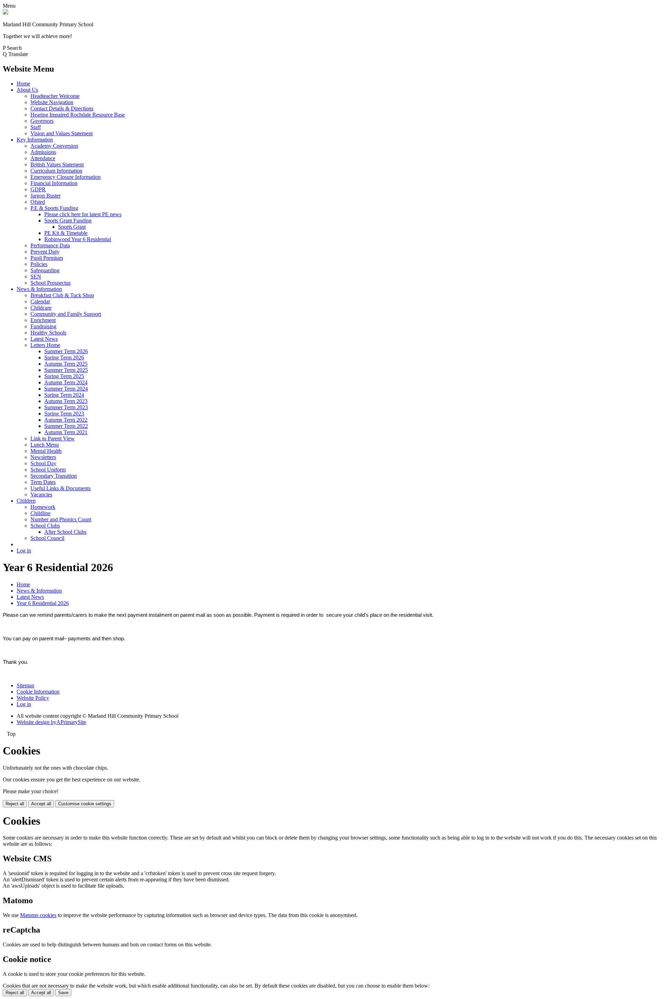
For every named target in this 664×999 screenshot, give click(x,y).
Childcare (41, 308)
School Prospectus (50, 283)
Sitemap (25, 685)
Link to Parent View (52, 438)
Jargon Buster (45, 196)
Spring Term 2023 (64, 413)
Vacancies (41, 494)
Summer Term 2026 (66, 351)
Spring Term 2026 (64, 357)
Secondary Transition (53, 476)
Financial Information (53, 183)
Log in (24, 550)
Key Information (35, 140)
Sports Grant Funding (68, 220)
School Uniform (48, 470)
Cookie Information (38, 692)
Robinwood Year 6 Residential (77, 239)
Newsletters (43, 457)
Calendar (40, 301)
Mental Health (46, 451)
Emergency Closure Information (65, 177)
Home (23, 83)
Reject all (15, 803)
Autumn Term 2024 (65, 382)
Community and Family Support (65, 314)
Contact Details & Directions (61, 108)
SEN (35, 276)
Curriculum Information (56, 171)
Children (26, 501)
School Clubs (45, 526)
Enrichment (43, 320)
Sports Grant (72, 227)
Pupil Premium (46, 258)
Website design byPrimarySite (51, 722)
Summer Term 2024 (66, 389)
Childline (40, 513)
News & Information (39, 289)
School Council (47, 538)
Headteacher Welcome (55, 96)
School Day (43, 463)
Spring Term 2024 (64, 395)
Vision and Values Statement (61, 133)
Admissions (43, 152)
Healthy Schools (48, 333)
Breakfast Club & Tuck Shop (62, 295)
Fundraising (43, 326)
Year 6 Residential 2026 (43, 603)
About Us (27, 90)
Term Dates (43, 482)
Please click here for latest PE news (82, 214)
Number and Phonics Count (60, 519)
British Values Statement (57, 164)
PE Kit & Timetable (65, 233)
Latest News (44, 339)
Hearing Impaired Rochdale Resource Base (77, 115)
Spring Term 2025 (64, 376)
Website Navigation (51, 102)
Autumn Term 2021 (65, 432)
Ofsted (37, 202)
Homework (42, 507)
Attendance (42, 158)
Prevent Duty (44, 252)
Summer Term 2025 (66, 370)
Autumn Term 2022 (65, 420)
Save (63, 992)
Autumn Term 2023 (65, 401)
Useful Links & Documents (60, 488)
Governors (42, 121)
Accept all (41, 803)
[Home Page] (5, 13)
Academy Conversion (54, 146)
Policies (38, 264)
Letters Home (45, 345)
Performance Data (50, 245)
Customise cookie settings (84, 803)
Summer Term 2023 (66, 407)
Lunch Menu (44, 445)
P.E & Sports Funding (54, 208)
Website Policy (33, 698)
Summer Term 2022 (66, 426)
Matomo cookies (38, 915)
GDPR (38, 189)
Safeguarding (44, 270)
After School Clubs (65, 532)
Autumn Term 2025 (65, 364)
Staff (35, 127)
